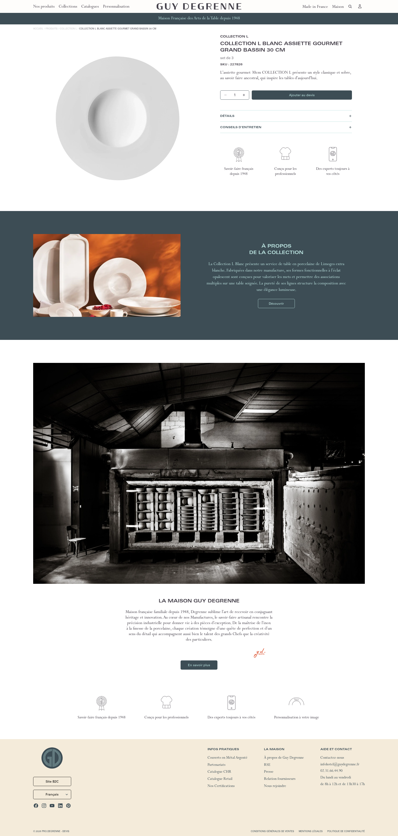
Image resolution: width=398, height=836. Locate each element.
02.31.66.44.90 (331, 771)
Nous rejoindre (275, 786)
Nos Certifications (221, 786)
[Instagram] (44, 805)
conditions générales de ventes (272, 831)
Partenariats (216, 765)
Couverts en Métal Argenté (227, 758)
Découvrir (276, 303)
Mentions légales (311, 831)
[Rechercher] (350, 6)
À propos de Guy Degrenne (284, 758)
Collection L (68, 28)
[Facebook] (36, 805)
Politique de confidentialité (346, 831)
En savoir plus (199, 665)
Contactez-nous (332, 758)
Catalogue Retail (220, 779)
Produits (52, 28)
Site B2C (52, 781)
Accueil (38, 28)
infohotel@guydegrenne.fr (339, 765)
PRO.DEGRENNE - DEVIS (55, 831)
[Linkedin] (60, 805)
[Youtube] (52, 805)
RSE (267, 765)
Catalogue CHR (219, 772)
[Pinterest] (68, 805)
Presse (268, 772)
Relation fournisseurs (280, 779)
